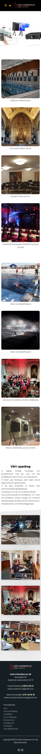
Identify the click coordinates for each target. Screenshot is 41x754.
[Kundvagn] (10, 5)
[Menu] (5, 5)
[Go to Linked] (22, 750)
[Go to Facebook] (19, 750)
